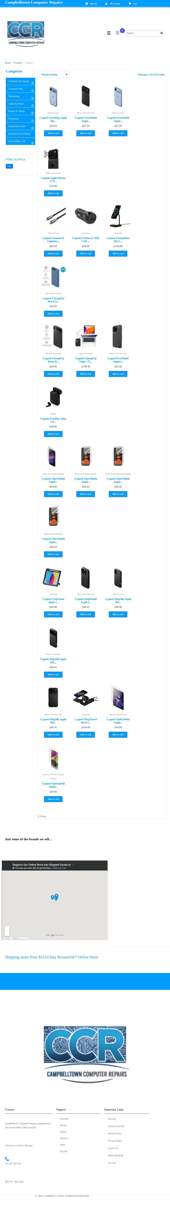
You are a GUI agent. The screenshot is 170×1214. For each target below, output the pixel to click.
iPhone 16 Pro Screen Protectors (53, 474)
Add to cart (53, 133)
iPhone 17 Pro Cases (53, 654)
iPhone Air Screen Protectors (53, 534)
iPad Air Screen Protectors (118, 714)
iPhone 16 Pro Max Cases (85, 594)
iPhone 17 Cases (118, 594)
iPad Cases (53, 594)
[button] (20, 81)
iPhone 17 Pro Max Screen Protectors (118, 474)
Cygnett (53, 414)
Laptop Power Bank (85, 353)
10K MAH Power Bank (53, 293)
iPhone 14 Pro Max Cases (118, 353)
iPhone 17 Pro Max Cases (85, 113)
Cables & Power (53, 233)
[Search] (162, 33)
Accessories (85, 233)
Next (44, 816)
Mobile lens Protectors (53, 173)
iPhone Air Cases (53, 113)
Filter (9, 166)
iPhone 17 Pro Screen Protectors (85, 474)
